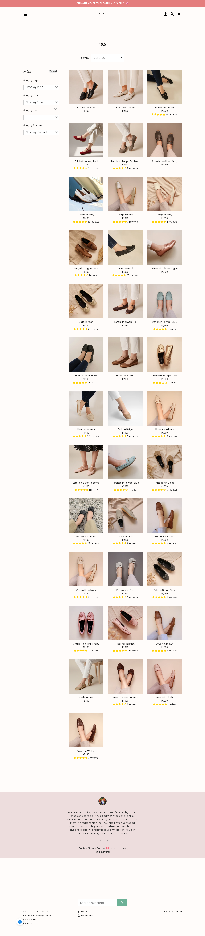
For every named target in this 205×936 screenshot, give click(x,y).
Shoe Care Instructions (36, 908)
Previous (2, 823)
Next (202, 823)
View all (53, 71)
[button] (158, 114)
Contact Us (29, 916)
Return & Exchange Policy (37, 912)
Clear (55, 109)
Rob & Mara (111, 848)
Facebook (87, 908)
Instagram (87, 912)
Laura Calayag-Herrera (100, 844)
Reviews (27, 920)
